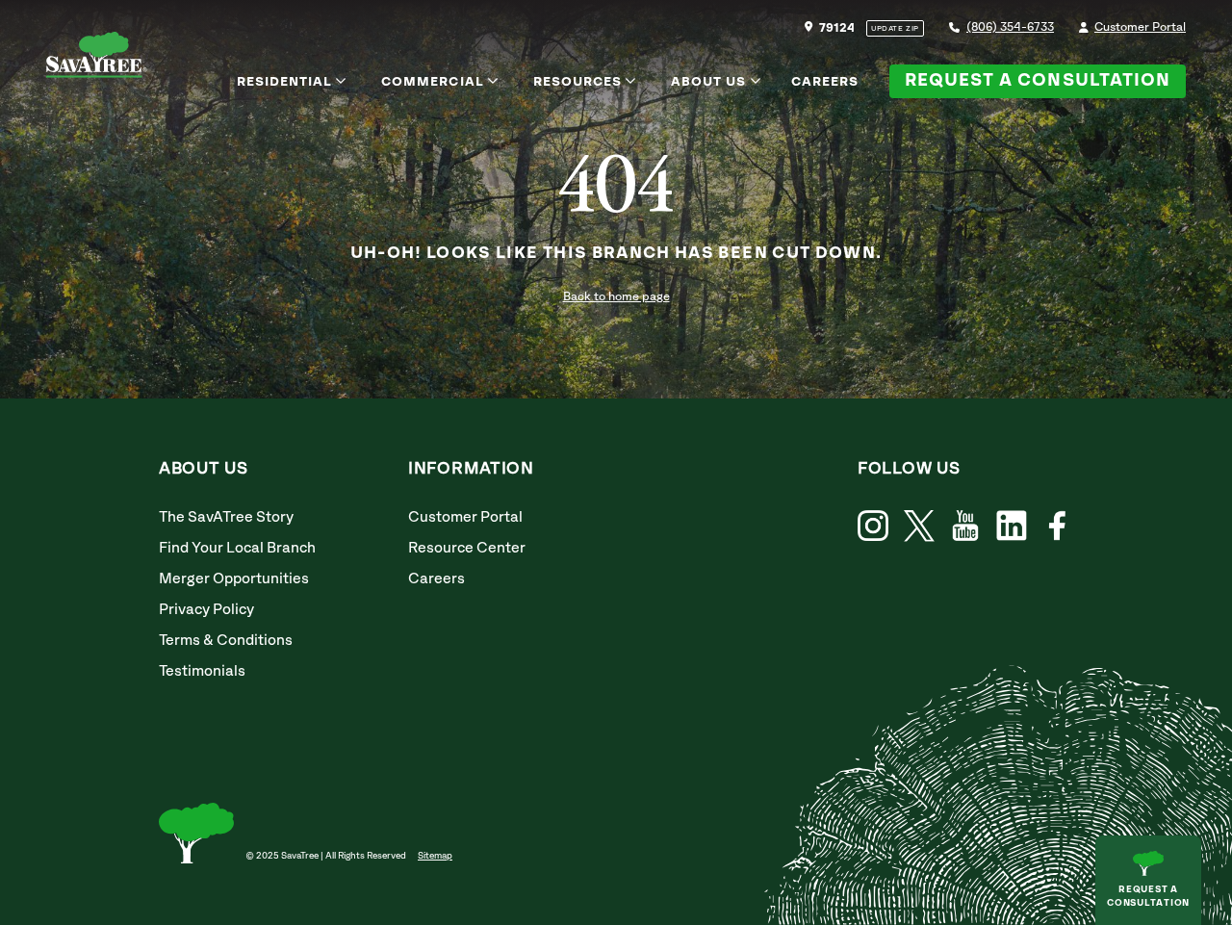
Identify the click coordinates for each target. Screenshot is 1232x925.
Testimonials (202, 671)
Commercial (432, 82)
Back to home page (616, 297)
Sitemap (435, 856)
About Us (708, 82)
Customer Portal (1140, 27)
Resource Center (467, 548)
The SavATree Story (226, 517)
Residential (285, 82)
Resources (577, 82)
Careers (825, 82)
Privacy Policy (206, 610)
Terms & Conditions (226, 640)
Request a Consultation (1037, 81)
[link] (919, 526)
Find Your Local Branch (237, 548)
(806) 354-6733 (1010, 27)
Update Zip (895, 29)
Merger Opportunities (234, 579)
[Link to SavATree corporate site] (96, 58)
